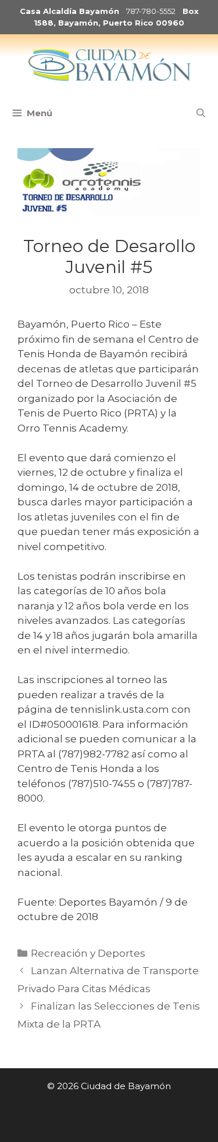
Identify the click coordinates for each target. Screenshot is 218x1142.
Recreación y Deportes (88, 953)
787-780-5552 (151, 11)
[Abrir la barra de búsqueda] (201, 113)
